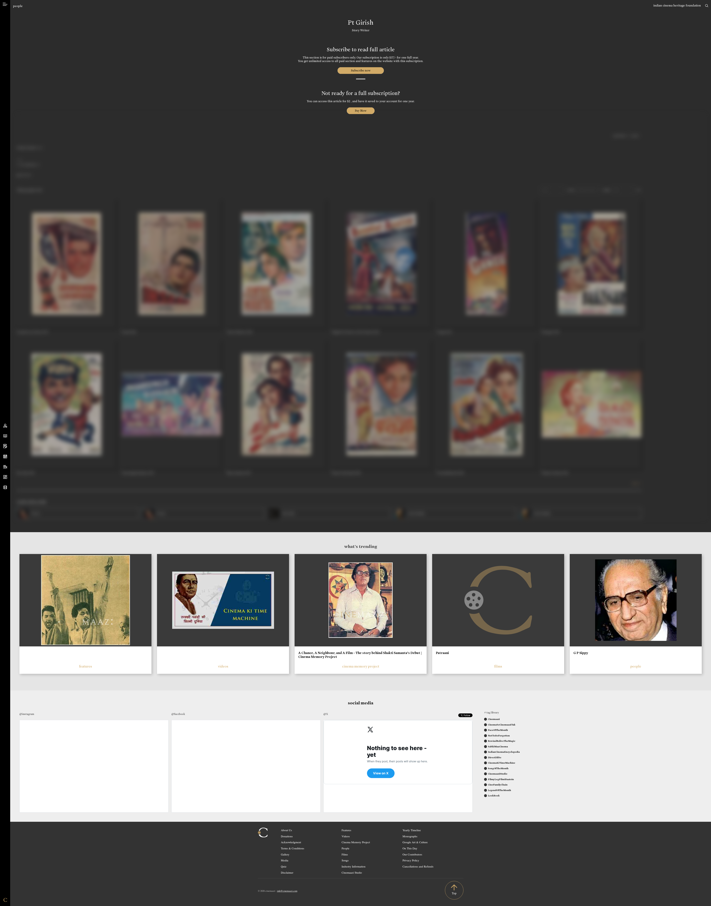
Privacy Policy (411, 860)
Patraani (442, 653)
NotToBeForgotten (499, 735)
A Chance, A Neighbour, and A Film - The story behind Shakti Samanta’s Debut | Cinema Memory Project (360, 655)
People (345, 848)
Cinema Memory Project (356, 842)
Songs (345, 860)
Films (345, 854)
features (85, 666)
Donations (287, 836)
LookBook (494, 795)
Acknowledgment (291, 842)
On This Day (410, 848)
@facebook (178, 714)
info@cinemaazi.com (287, 890)
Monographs (410, 836)
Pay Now (361, 110)
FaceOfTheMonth (498, 730)
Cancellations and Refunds (418, 866)
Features (346, 830)
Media (284, 860)
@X (325, 714)
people (18, 6)
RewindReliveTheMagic (501, 741)
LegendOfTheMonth (499, 790)
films (498, 666)
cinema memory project (360, 666)
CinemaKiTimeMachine (501, 762)
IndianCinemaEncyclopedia (504, 751)
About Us (286, 830)
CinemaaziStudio (497, 773)
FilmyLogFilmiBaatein (501, 779)
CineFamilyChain (498, 784)
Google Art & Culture (415, 842)
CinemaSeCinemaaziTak (501, 724)
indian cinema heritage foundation (677, 5)
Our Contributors (412, 854)
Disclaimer (287, 872)
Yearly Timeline (412, 830)
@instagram (26, 714)
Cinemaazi (494, 719)
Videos (346, 836)
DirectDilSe (494, 757)
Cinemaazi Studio (352, 872)
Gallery (285, 854)
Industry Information (353, 866)
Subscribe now (360, 70)
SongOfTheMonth (498, 768)
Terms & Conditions (292, 848)
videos (223, 666)
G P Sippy (580, 653)
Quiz (283, 866)
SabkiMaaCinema (498, 746)
